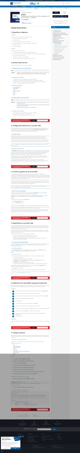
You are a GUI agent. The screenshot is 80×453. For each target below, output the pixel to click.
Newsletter (59, 436)
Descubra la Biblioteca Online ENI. (40, 0)
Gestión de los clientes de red (58, 56)
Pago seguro (44, 437)
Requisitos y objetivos (58, 43)
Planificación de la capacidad (23, 415)
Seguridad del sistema (57, 59)
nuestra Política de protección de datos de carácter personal (30, 430)
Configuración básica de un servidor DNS (61, 46)
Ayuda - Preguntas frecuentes (46, 436)
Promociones (59, 437)
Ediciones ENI (17, 3)
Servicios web (35, 415)
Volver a (26, 22)
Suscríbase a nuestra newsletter (30, 429)
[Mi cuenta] (69, 3)
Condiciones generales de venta (33, 441)
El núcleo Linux (56, 39)
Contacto (43, 440)
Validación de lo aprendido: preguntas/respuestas (59, 51)
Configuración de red (57, 36)
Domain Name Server (57, 42)
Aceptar (54, 429)
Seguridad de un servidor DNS (59, 49)
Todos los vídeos (59, 438)
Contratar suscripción (42, 120)
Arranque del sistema (57, 31)
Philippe (25, 19)
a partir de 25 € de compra (46, 424)
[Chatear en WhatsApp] (38, 3)
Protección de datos (31, 440)
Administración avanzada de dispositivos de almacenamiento (60, 35)
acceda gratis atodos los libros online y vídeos (34, 424)
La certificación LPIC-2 (57, 30)
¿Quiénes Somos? (30, 437)
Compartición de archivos (57, 55)
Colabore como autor (31, 438)
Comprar (33, 120)
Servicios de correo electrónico (58, 58)
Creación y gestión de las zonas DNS (60, 47)
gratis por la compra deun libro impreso (22, 424)
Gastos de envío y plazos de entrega (47, 438)
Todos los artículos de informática (33, 436)
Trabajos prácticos (57, 52)
